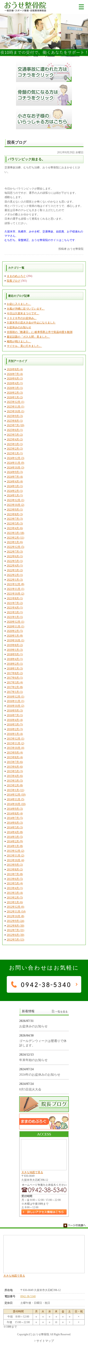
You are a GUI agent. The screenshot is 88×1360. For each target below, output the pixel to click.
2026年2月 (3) (15, 392)
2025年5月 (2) (15, 434)
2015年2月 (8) (15, 785)
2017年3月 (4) (15, 682)
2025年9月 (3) (15, 416)
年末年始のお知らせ (33, 1060)
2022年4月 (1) (15, 565)
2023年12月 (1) (15, 500)
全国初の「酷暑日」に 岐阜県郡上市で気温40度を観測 (39, 332)
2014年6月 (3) (15, 822)
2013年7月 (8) (15, 874)
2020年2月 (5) (15, 631)
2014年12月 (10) (16, 794)
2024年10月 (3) (15, 467)
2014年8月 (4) (15, 813)
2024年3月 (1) (15, 486)
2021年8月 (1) (15, 598)
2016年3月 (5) (15, 724)
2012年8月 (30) (15, 925)
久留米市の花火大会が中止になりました (31, 322)
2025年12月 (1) (15, 402)
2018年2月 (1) (15, 663)
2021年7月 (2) (15, 603)
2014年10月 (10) (16, 804)
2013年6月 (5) (15, 879)
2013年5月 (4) (15, 883)
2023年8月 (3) (15, 514)
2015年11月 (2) (15, 743)
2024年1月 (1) (15, 495)
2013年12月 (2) (15, 850)
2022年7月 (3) (15, 551)
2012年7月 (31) (15, 930)
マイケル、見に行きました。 (24, 346)
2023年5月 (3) (15, 523)
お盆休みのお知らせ (19, 327)
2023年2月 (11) (15, 537)
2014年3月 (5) (15, 836)
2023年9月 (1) (15, 509)
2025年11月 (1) (15, 406)
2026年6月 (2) (15, 378)
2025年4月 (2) (15, 439)
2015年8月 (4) (15, 757)
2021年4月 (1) (15, 607)
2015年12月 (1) (15, 738)
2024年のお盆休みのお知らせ (39, 1074)
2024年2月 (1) (15, 491)
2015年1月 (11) (15, 790)
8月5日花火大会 (30, 1089)
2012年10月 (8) (15, 916)
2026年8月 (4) (15, 369)
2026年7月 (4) (15, 374)
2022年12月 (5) (15, 546)
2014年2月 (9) (15, 841)
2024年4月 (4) (15, 481)
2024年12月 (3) (15, 458)
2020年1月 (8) (15, 635)
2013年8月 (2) (15, 869)
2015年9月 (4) (15, 752)
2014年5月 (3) (15, 827)
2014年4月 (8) (15, 832)
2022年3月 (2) (15, 570)
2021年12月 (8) (15, 584)
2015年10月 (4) (15, 747)
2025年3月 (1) (15, 444)
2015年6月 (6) (15, 766)
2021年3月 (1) (15, 612)
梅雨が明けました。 (19, 341)
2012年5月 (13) (15, 939)
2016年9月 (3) (15, 710)
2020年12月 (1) (15, 621)
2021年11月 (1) (15, 589)
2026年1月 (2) (15, 397)
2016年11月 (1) (15, 701)
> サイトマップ (44, 1340)
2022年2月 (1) (15, 575)
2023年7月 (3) (15, 518)
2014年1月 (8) (15, 846)
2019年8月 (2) (15, 645)
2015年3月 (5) (15, 780)
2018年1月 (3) (15, 668)
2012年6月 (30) (15, 934)
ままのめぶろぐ (16, 276)
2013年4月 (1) (15, 888)
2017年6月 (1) (15, 677)
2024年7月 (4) (15, 476)
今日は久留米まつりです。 (23, 313)
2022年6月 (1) (15, 556)
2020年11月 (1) (15, 626)
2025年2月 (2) (15, 448)
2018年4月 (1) (15, 659)
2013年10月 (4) (15, 860)
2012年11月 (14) (16, 911)
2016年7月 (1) (15, 715)
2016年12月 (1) (15, 696)
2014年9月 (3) (15, 808)
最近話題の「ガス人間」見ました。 (28, 336)
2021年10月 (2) (15, 593)
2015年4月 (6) (15, 776)
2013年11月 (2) (15, 855)
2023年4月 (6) (15, 528)
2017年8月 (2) (15, 673)
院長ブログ (13, 280)
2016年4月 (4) (15, 720)
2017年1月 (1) (15, 691)
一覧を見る (61, 1011)
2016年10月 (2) (15, 705)
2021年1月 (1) (15, 617)
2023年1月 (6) (15, 542)
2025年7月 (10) (15, 425)
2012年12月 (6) (15, 906)
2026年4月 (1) (15, 383)
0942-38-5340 (28, 1296)
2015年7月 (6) (15, 762)
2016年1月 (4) (15, 734)
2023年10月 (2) (15, 504)
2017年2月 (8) (15, 687)
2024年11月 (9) (15, 462)
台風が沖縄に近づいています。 (26, 308)
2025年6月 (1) (15, 430)
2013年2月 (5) (15, 897)
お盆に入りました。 (19, 303)
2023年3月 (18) (15, 533)
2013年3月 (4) (15, 892)
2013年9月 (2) (15, 864)
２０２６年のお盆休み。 (22, 318)
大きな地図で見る (32, 1172)
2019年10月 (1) (15, 640)
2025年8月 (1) (15, 420)
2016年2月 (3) (15, 729)
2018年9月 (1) (15, 654)
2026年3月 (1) (15, 388)
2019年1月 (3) (15, 649)
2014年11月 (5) (15, 799)
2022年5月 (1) (15, 561)
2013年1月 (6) (15, 902)
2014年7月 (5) (15, 818)
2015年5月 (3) (15, 771)
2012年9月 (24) (15, 921)
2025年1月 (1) (15, 453)
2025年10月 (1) (15, 411)
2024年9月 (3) (15, 472)
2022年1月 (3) (15, 579)
